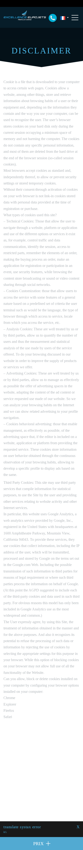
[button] (64, 17)
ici (4, 832)
